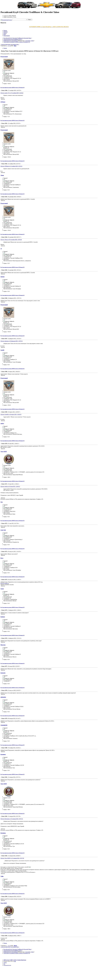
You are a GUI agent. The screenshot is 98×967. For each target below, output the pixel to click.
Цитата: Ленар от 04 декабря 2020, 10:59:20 (11, 239)
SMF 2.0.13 (6, 960)
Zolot (32, 40)
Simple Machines (21, 960)
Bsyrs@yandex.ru (5, 583)
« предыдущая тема (5, 44)
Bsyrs (2, 558)
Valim (2, 876)
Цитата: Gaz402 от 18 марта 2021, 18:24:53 (11, 414)
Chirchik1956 (4, 725)
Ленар (2, 175)
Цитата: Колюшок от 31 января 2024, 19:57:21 (12, 818)
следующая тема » (14, 44)
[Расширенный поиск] (6, 19)
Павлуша (3, 644)
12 (10, 45)
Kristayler (3, 673)
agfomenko (3, 697)
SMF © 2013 (13, 960)
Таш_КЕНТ (4, 451)
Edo (2, 502)
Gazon (2, 588)
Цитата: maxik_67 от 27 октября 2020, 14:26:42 (12, 93)
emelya (2, 423)
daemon (2, 276)
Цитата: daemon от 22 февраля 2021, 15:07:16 (11, 341)
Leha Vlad (3, 530)
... (7, 45)
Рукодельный (4, 56)
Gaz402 (2, 350)
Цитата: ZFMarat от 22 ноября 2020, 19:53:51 (11, 166)
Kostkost (3, 616)
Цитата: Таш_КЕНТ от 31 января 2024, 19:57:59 (12, 858)
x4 (1, 248)
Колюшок (3, 754)
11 (8, 45)
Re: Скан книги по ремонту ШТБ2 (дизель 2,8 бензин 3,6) (12, 87)
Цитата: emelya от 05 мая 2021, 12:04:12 (10, 486)
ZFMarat (3, 102)
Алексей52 (27, 40)
